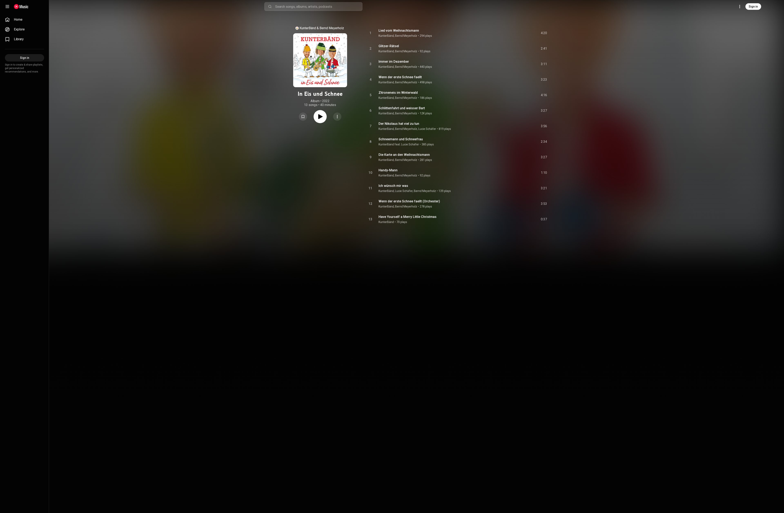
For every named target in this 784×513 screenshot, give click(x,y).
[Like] (513, 33)
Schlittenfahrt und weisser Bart (402, 108)
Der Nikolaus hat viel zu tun (399, 124)
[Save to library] (303, 116)
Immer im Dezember (394, 62)
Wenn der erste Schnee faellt (400, 77)
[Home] (21, 6)
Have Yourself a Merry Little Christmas (408, 217)
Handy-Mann (388, 170)
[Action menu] (337, 117)
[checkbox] (544, 33)
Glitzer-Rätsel (389, 46)
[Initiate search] (270, 6)
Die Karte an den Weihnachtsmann (404, 155)
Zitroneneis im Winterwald (398, 93)
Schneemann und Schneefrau (401, 139)
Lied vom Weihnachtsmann (399, 30)
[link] (24, 20)
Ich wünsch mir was (393, 186)
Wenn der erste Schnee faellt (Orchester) (409, 201)
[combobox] (318, 6)
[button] (303, 117)
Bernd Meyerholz (332, 28)
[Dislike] (521, 33)
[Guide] (7, 6)
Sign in (753, 6)
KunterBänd (308, 28)
